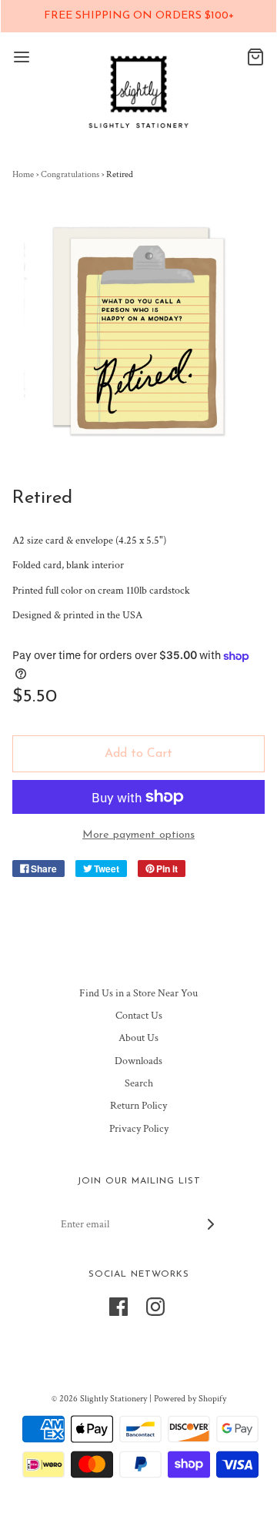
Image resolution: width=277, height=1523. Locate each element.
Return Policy (138, 1106)
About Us (138, 1038)
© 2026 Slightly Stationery (99, 1398)
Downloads (138, 1061)
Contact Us (138, 1016)
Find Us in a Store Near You (138, 993)
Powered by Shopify (190, 1398)
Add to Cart (138, 754)
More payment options (138, 835)
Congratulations (70, 174)
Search (139, 1083)
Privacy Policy (139, 1129)
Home (23, 174)
